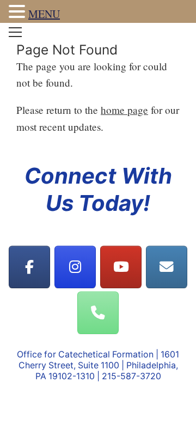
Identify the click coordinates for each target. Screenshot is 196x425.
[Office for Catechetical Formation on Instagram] (75, 267)
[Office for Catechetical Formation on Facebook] (30, 267)
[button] (18, 13)
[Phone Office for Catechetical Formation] (98, 313)
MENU (44, 14)
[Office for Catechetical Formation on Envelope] (167, 267)
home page (124, 110)
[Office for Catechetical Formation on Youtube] (121, 267)
